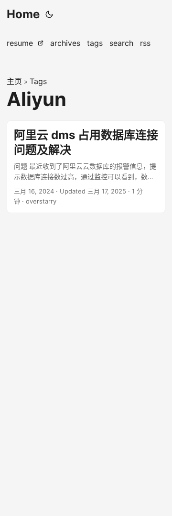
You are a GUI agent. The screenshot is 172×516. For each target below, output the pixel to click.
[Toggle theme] (49, 14)
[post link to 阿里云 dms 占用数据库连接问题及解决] (86, 167)
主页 (14, 81)
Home (23, 14)
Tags (38, 81)
